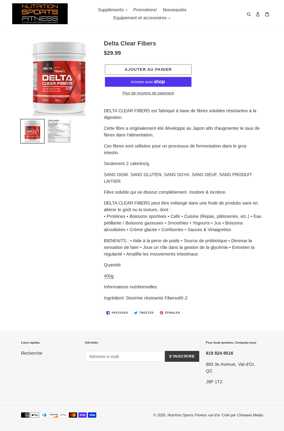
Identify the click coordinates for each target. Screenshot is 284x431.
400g (109, 276)
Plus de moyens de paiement (148, 93)
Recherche (31, 353)
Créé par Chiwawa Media (242, 415)
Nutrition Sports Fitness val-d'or (194, 415)
